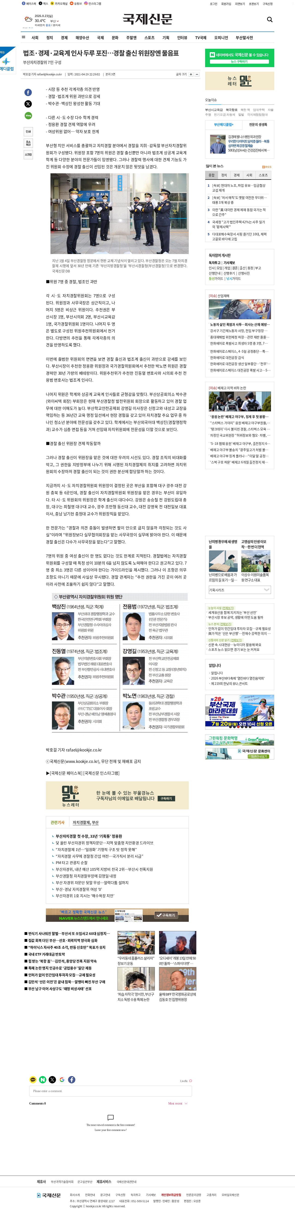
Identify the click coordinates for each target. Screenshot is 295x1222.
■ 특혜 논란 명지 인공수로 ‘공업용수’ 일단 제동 (57, 967)
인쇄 (28, 132)
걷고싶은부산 (84, 1182)
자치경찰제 (81, 822)
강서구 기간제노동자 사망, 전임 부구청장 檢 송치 (242, 330)
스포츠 (150, 37)
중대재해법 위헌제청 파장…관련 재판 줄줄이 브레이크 (245, 337)
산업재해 (219, 295)
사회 (35, 37)
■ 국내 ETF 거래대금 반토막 (44, 954)
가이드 (216, 278)
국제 (100, 37)
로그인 (213, 4)
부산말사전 (244, 37)
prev (207, 710)
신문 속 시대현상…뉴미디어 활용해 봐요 (234, 644)
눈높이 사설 (221, 608)
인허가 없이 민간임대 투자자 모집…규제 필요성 (239, 628)
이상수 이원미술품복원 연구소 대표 (255, 577)
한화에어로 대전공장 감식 (227, 357)
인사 (212, 268)
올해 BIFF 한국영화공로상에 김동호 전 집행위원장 (177, 997)
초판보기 (254, 4)
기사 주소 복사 (28, 144)
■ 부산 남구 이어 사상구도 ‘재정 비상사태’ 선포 (57, 988)
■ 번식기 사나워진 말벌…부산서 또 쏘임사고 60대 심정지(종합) (69, 933)
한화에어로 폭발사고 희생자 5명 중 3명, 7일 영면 (242, 343)
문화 (115, 37)
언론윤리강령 (193, 1195)
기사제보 (151, 1195)
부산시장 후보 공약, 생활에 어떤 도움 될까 (235, 617)
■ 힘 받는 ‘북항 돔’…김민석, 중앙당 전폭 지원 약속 (60, 961)
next (271, 710)
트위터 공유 (28, 105)
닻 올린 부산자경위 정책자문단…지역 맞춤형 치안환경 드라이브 (104, 842)
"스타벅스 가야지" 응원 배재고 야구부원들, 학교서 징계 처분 (249, 422)
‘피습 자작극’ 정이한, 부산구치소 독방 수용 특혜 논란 (136, 997)
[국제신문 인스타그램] (101, 773)
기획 (165, 37)
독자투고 (136, 1195)
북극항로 (232, 109)
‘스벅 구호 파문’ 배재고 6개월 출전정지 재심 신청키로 (245, 462)
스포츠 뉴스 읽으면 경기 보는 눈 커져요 (234, 649)
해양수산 (82, 37)
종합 (212, 175)
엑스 (45, 4)
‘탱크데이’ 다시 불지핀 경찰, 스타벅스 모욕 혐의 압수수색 (247, 429)
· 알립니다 (216, 673)
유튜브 (78, 4)
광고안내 (105, 1195)
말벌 (241, 114)
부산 (95, 822)
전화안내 (90, 1195)
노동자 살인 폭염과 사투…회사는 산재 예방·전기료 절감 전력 (250, 324)
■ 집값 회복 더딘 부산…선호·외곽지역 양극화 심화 (60, 940)
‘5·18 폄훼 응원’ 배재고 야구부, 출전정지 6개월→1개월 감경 (250, 443)
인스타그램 (94, 4)
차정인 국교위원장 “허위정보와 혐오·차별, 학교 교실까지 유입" (252, 435)
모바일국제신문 (230, 1195)
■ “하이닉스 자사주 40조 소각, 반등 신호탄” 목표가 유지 (65, 947)
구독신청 (268, 4)
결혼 (235, 268)
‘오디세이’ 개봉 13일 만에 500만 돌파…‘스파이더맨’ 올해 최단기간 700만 (177, 963)
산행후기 (229, 273)
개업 (227, 268)
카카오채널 (61, 4)
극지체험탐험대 (257, 114)
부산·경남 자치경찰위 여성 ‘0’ (79, 889)
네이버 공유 (28, 116)
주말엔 (131, 37)
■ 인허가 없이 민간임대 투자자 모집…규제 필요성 (59, 974)
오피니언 (221, 37)
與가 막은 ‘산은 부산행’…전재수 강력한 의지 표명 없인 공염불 (248, 633)
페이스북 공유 (28, 93)
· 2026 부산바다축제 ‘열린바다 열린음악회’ (237, 678)
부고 (258, 268)
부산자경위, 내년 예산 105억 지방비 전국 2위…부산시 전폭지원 (104, 869)
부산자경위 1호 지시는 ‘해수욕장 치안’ (85, 895)
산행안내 (214, 273)
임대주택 (259, 109)
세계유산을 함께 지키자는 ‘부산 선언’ (232, 612)
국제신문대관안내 (126, 1182)
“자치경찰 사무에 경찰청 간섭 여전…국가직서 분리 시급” (99, 856)
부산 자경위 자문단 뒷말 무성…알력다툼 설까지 (92, 882)
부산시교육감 (214, 109)
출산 (242, 268)
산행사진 (244, 273)
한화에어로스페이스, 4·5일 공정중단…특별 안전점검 (245, 351)
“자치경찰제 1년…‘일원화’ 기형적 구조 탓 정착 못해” (96, 849)
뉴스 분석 (219, 624)
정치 (49, 37)
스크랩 (28, 155)
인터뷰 (182, 37)
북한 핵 (245, 109)
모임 (219, 268)
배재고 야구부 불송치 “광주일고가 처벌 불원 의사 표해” (246, 449)
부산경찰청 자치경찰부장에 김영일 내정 (86, 876)
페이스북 (31, 4)
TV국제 (200, 37)
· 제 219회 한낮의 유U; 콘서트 (228, 683)
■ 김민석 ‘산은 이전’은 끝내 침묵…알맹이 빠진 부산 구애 (64, 981)
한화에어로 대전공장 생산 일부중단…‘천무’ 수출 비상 (245, 363)
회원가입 (226, 4)
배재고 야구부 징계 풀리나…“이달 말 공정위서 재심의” (246, 456)
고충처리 (211, 1195)
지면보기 (240, 4)
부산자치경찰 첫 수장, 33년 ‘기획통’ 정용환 (89, 836)
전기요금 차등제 (224, 114)
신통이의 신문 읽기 (225, 640)
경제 (64, 37)
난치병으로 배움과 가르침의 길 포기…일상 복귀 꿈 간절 (223, 579)
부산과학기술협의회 (62, 1182)
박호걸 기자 (29, 74)
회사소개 (75, 1195)
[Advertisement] (152, 307)
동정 (250, 268)
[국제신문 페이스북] (66, 773)
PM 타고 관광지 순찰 (72, 862)
